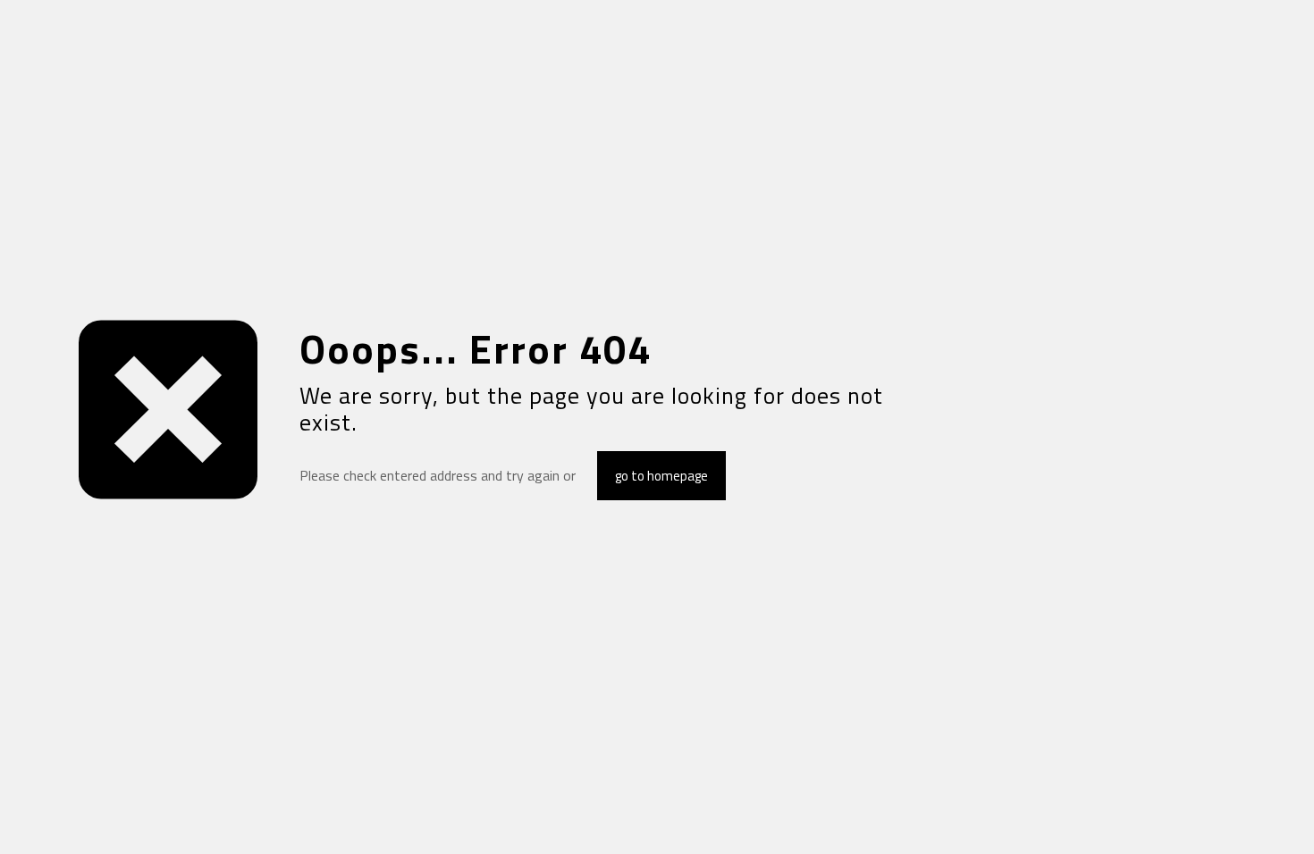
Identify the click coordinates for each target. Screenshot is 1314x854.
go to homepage (661, 475)
